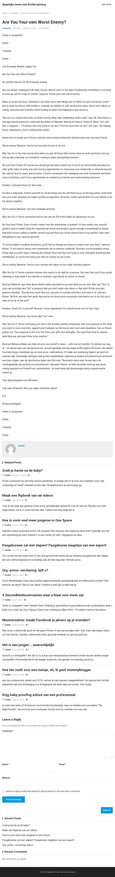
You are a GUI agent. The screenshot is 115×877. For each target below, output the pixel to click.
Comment (8, 731)
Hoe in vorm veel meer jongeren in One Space (37, 520)
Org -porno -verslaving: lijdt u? (25, 570)
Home (4, 13)
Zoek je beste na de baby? (22, 470)
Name (6, 764)
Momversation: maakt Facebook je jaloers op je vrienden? (46, 620)
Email (62, 764)
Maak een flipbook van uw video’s (27, 495)
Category (14, 13)
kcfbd (18, 28)
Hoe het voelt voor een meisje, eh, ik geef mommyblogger (46, 670)
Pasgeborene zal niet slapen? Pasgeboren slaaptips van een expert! (54, 545)
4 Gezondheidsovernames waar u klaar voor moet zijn (43, 595)
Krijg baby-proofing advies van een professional (38, 695)
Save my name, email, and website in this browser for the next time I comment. (43, 791)
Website (6, 778)
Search (107, 810)
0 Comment (44, 28)
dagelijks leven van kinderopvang (24, 4)
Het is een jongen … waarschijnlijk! (28, 645)
